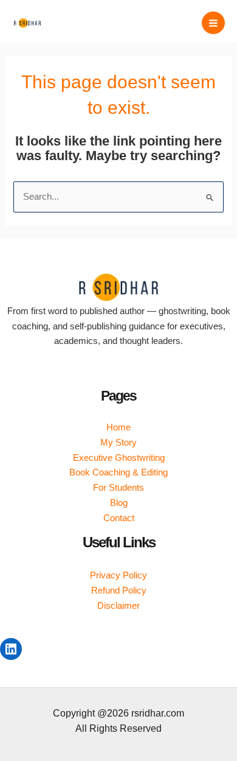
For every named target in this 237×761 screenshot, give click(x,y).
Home (118, 427)
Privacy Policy (118, 575)
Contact (118, 518)
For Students (118, 488)
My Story (118, 442)
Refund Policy (118, 590)
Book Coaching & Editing (118, 472)
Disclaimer (118, 606)
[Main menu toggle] (213, 23)
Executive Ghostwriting (119, 458)
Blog (119, 503)
